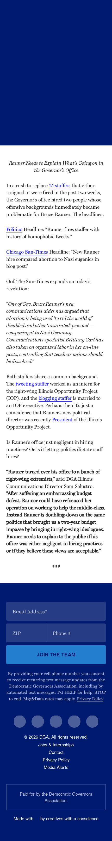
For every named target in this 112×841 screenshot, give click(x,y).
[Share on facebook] (20, 721)
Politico (14, 229)
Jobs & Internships (56, 744)
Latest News (38, 118)
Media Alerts (56, 767)
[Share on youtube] (74, 721)
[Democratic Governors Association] (29, 9)
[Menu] (103, 9)
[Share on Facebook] (70, 131)
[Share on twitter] (38, 721)
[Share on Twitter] (85, 131)
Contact (56, 752)
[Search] (93, 9)
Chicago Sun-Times (27, 251)
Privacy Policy (90, 698)
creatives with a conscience (72, 818)
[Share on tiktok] (92, 721)
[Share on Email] (100, 131)
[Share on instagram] (56, 721)
